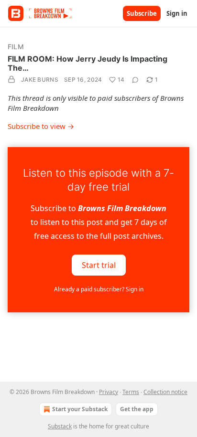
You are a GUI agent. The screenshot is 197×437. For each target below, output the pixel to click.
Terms (130, 392)
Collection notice (165, 392)
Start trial (99, 264)
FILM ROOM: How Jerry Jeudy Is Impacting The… (87, 63)
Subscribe (142, 13)
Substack (60, 426)
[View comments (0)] (135, 79)
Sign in (176, 13)
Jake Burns (39, 79)
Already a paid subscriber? (98, 289)
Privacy (108, 392)
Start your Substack (80, 409)
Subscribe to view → (41, 126)
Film (16, 47)
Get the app (136, 409)
